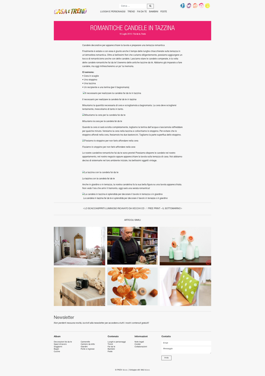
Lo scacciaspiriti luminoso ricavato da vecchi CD (114, 209)
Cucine (57, 352)
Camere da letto (88, 344)
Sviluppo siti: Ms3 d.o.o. (139, 370)
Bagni (56, 349)
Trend (131, 12)
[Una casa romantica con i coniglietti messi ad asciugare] (79, 246)
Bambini (153, 12)
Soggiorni (58, 347)
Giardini (84, 347)
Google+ (208, 5)
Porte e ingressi (87, 349)
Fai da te (142, 12)
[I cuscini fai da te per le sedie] (185, 286)
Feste (163, 12)
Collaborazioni (141, 347)
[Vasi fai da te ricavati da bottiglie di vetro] (185, 246)
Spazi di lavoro (60, 344)
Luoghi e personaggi (112, 12)
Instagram (201, 5)
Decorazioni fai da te (63, 342)
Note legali (139, 342)
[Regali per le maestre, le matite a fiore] (132, 286)
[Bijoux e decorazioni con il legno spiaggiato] (79, 286)
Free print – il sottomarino (164, 209)
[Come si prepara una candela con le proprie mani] (132, 246)
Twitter (189, 5)
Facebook (182, 5)
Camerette (85, 342)
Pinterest (195, 5)
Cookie (138, 344)
